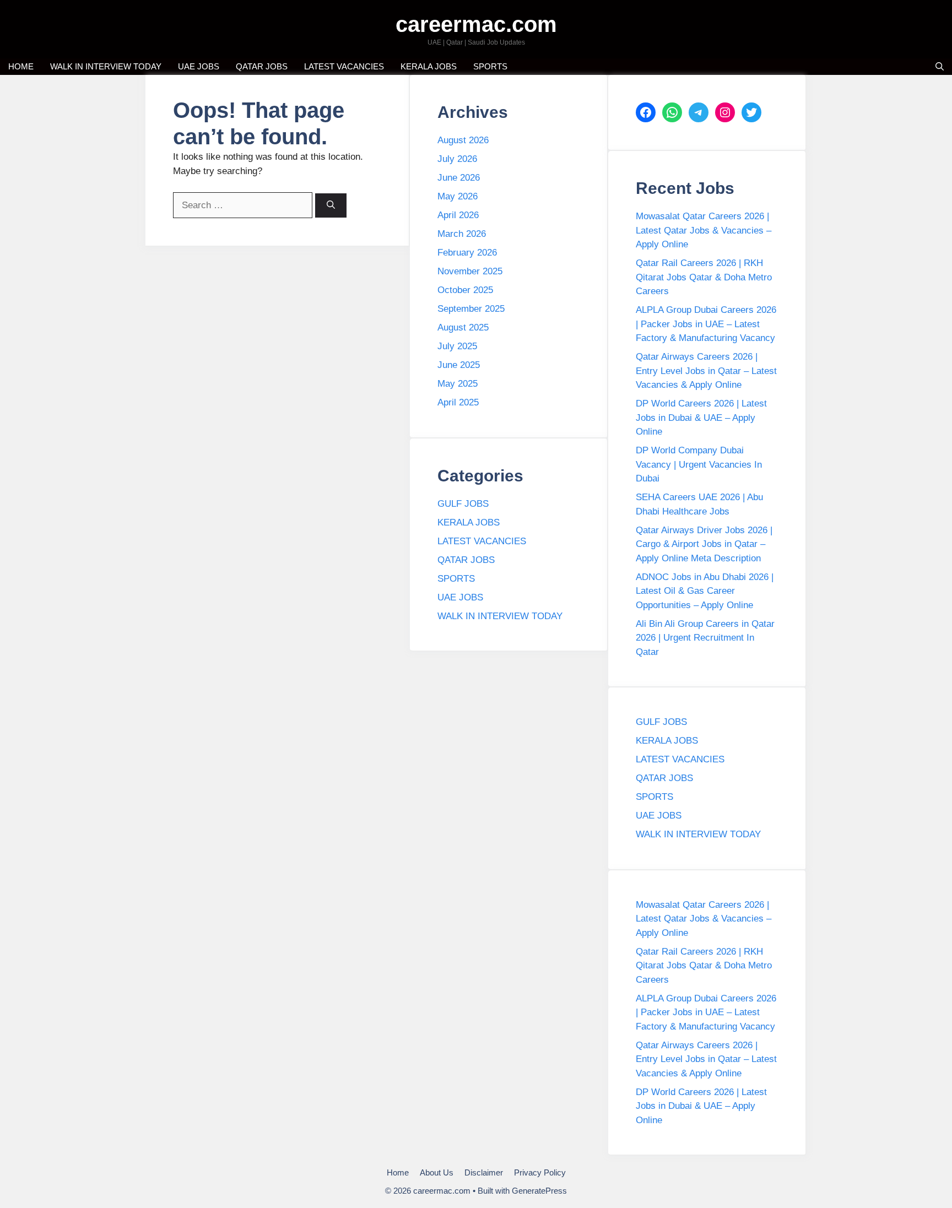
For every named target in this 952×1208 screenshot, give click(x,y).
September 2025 (471, 309)
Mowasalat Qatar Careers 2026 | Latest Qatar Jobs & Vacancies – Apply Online (703, 230)
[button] (939, 66)
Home (398, 1172)
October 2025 (465, 290)
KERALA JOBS (429, 66)
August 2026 (463, 140)
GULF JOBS (463, 504)
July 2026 (457, 159)
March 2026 (461, 234)
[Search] (331, 205)
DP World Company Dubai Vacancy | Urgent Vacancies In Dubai (699, 464)
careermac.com (476, 24)
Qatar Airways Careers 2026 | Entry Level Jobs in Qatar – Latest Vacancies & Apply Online (706, 370)
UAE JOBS (198, 66)
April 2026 (458, 215)
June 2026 (458, 177)
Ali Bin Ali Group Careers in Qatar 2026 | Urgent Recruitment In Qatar (705, 638)
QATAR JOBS (262, 66)
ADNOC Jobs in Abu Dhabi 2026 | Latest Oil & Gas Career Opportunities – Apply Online (705, 591)
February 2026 (467, 252)
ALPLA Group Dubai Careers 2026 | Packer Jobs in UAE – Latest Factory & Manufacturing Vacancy (706, 324)
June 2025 (458, 365)
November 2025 (469, 271)
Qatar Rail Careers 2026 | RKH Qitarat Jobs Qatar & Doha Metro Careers (704, 277)
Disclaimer (483, 1172)
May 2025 (457, 383)
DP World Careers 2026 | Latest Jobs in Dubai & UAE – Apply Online (701, 417)
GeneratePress (539, 1190)
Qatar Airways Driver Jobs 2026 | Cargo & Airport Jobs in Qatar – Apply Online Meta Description (704, 544)
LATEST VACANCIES (344, 66)
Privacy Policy (540, 1172)
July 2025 (457, 346)
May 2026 (457, 196)
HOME (21, 66)
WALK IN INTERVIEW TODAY (105, 66)
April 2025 (458, 402)
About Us (436, 1172)
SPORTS (490, 66)
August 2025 (463, 327)
